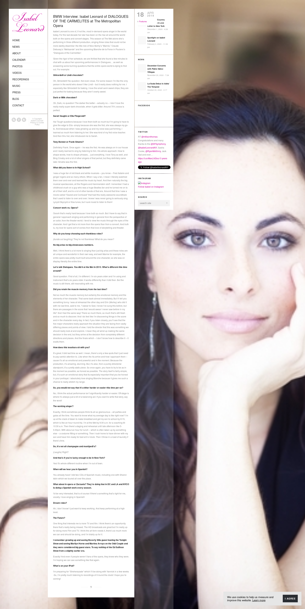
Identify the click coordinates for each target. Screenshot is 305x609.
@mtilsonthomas (149, 136)
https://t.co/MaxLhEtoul (149, 158)
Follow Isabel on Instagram (151, 186)
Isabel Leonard (37, 120)
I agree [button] (290, 598)
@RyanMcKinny (153, 151)
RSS (13, 119)
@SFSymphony (158, 143)
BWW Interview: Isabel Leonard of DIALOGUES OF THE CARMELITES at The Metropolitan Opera (90, 21)
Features (143, 21)
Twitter (24, 119)
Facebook (19, 119)
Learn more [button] (258, 600)
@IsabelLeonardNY (147, 147)
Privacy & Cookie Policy (37, 123)
